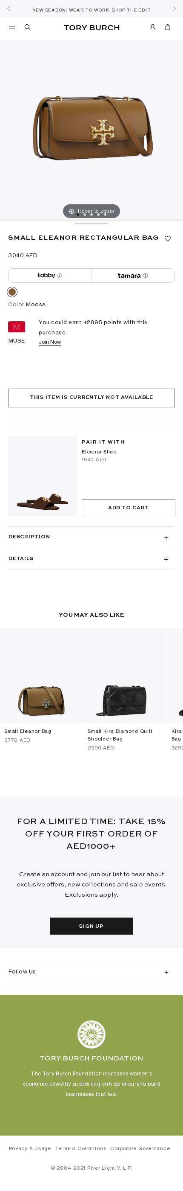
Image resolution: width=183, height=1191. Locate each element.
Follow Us (22, 971)
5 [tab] (105, 214)
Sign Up (91, 926)
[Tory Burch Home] (91, 28)
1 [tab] (78, 214)
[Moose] (12, 293)
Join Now (50, 342)
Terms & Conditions (80, 1148)
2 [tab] (84, 214)
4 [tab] (98, 214)
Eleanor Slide (99, 452)
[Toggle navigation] (12, 27)
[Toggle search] (28, 28)
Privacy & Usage (30, 1148)
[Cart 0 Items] (168, 28)
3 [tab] (91, 214)
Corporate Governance (140, 1148)
